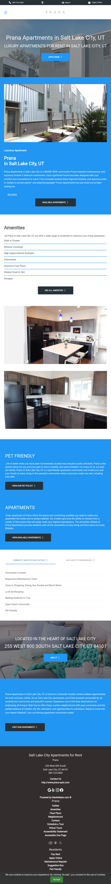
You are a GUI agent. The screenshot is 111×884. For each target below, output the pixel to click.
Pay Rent (55, 854)
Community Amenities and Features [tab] (29, 560)
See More (12, 194)
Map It (54, 657)
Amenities (55, 809)
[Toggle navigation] (6, 12)
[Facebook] (61, 789)
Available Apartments (54, 202)
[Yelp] (54, 789)
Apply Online (97, 2)
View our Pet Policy (22, 486)
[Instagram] (58, 789)
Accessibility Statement (55, 831)
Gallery (55, 805)
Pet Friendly (56, 869)
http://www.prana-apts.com (55, 782)
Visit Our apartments (23, 727)
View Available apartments (26, 537)
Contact (56, 820)
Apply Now (54, 57)
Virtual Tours (55, 828)
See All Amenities (54, 290)
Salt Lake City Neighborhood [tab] (79, 560)
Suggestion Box (56, 865)
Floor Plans (55, 813)
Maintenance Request (56, 861)
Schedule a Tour (55, 824)
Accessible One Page (55, 835)
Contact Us (55, 778)
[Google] (50, 789)
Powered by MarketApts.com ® (55, 797)
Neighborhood (55, 816)
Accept (56, 879)
